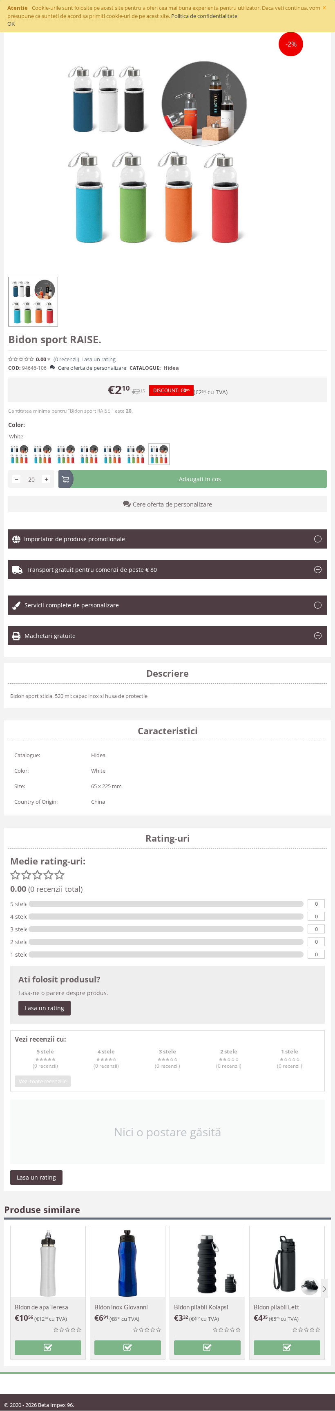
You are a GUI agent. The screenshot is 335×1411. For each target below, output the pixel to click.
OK (11, 23)
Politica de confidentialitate (204, 16)
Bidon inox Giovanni (121, 1307)
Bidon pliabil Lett (276, 1307)
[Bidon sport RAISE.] (155, 152)
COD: (14, 367)
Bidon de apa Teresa (41, 1307)
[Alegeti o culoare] (48, 1347)
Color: (16, 425)
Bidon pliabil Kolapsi (201, 1307)
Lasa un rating (44, 1008)
